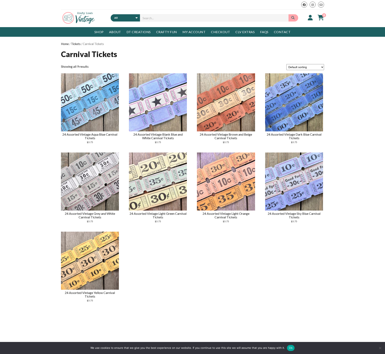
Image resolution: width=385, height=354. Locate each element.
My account (194, 32)
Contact (282, 32)
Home (65, 44)
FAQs (264, 32)
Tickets (76, 44)
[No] (380, 348)
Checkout (220, 32)
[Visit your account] (310, 17)
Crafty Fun (166, 32)
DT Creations (139, 32)
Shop (99, 32)
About (115, 32)
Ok (291, 347)
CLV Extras (245, 32)
